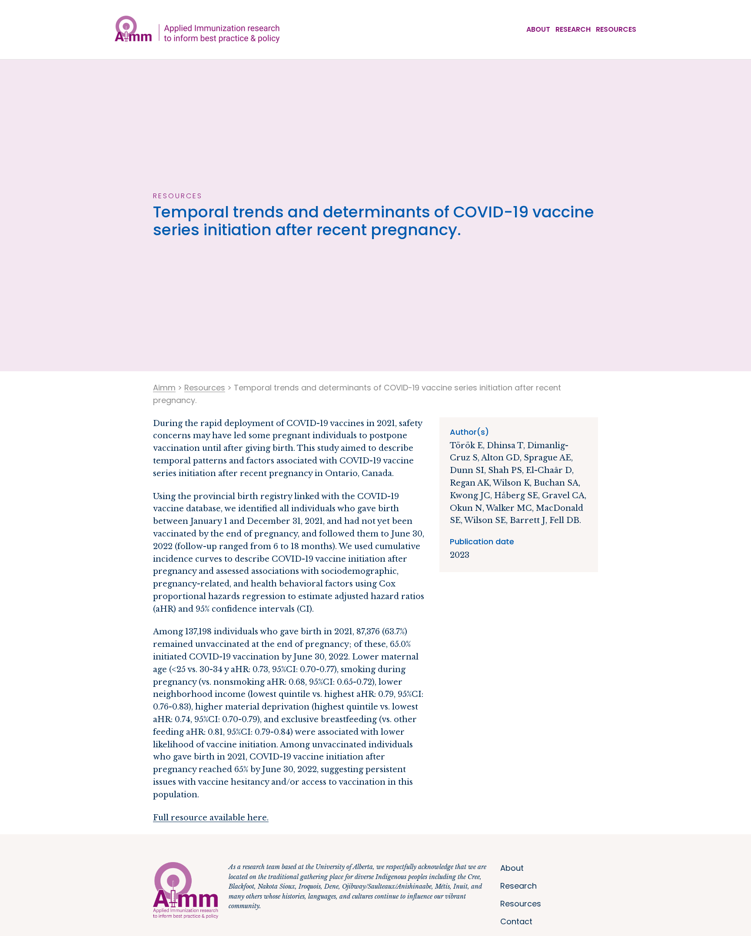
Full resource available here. (211, 818)
